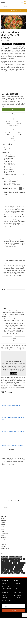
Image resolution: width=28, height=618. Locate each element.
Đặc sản (3, 526)
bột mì (6, 556)
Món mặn (14, 458)
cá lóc (12, 558)
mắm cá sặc (6, 461)
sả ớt (16, 567)
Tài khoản (5, 592)
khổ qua (15, 562)
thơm (3, 569)
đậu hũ (11, 573)
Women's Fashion (5, 548)
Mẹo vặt (3, 535)
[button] (24, 3)
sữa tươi (20, 567)
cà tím (5, 459)
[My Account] (22, 3)
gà (23, 558)
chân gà (19, 556)
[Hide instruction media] (23, 188)
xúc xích (6, 573)
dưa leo (20, 558)
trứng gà (17, 571)
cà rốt (8, 558)
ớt (16, 461)
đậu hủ (15, 573)
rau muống (4, 567)
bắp (2, 556)
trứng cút (12, 571)
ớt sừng (22, 573)
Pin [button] (14, 114)
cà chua (3, 558)
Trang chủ (3, 13)
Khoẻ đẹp (3, 528)
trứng (8, 571)
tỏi (2, 573)
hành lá (7, 560)
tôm (21, 571)
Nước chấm (4, 544)
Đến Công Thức (7, 43)
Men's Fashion (4, 533)
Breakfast (3, 522)
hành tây (12, 560)
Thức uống (3, 546)
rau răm (9, 567)
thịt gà (20, 569)
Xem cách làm (13, 373)
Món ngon (8, 13)
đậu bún (13, 459)
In (23, 43)
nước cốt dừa (8, 564)
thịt (6, 569)
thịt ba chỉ (11, 569)
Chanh (10, 556)
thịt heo (21, 461)
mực (19, 562)
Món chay (3, 537)
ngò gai (23, 562)
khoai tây (9, 562)
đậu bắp (8, 459)
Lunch (2, 531)
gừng (3, 560)
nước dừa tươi (12, 461)
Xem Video (17, 43)
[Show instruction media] (20, 188)
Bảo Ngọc (11, 449)
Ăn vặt (2, 518)
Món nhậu (3, 542)
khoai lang (4, 562)
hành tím (17, 459)
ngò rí (3, 564)
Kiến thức (3, 529)
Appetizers (3, 520)
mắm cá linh (22, 459)
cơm (16, 558)
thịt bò (15, 569)
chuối (15, 556)
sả (18, 461)
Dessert (3, 524)
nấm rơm (22, 564)
